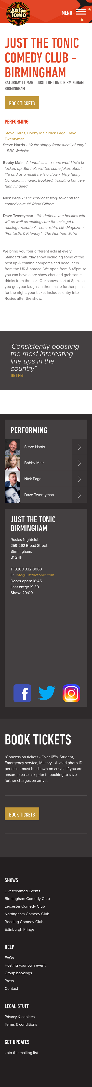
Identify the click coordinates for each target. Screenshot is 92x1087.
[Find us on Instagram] (71, 703)
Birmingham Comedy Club (27, 898)
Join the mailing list (21, 1052)
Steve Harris (15, 133)
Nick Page (57, 133)
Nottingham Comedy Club (27, 914)
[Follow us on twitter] (47, 703)
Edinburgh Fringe (19, 929)
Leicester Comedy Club (25, 906)
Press (9, 980)
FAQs (9, 957)
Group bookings (18, 973)
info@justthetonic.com (35, 575)
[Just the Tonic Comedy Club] (18, 18)
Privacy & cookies (20, 1016)
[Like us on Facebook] (22, 703)
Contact (11, 988)
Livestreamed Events (22, 891)
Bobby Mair (36, 133)
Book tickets (22, 103)
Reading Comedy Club (24, 921)
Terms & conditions (21, 1024)
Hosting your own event (25, 965)
